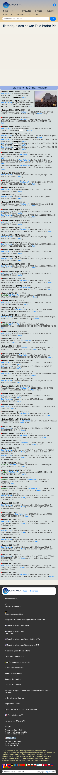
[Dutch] (9, 765)
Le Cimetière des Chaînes (14, 698)
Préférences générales (13, 606)
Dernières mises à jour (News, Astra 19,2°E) (23, 645)
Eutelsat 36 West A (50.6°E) (12, 360)
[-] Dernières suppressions (14, 657)
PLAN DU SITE (33, 14)
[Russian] (49, 765)
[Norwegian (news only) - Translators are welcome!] (18, 765)
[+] (12, 11)
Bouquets (8, 690)
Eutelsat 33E (7, 339)
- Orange (46, 690)
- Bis (41, 690)
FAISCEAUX (7, 14)
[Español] (23, 765)
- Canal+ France (25, 690)
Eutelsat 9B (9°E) (8, 173)
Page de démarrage (30, 591)
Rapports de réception (13, 679)
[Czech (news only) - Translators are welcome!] (32, 765)
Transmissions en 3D (15, 715)
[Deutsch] (12, 765)
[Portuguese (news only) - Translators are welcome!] (20, 765)
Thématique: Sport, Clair (13, 730)
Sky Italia (4, 295)
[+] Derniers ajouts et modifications (17, 651)
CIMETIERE (20, 14)
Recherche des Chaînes (15, 668)
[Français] (6, 765)
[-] (17, 11)
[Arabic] (43, 765)
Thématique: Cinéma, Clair (14, 734)
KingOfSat (48, 772)
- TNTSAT (35, 690)
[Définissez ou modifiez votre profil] (54, 5)
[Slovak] (35, 765)
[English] (3, 765)
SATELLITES (26, 11)
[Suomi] (40, 765)
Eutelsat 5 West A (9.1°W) (12, 271)
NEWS (5, 11)
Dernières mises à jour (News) (18, 625)
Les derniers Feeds (12, 743)
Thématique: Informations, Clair (16, 732)
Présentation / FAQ (11, 599)
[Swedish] (15, 765)
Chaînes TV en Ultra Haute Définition (23, 709)
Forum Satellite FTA (12, 745)
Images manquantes (12, 704)
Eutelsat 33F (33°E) (9, 293)
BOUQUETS (49, 11)
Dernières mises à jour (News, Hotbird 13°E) (23, 639)
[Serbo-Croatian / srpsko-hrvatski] (52, 765)
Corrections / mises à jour (14, 614)
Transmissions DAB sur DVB (15, 721)
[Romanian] (3, 767)
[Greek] (37, 765)
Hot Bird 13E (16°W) (9, 331)
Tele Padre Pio (6, 93)
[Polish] (29, 765)
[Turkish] (46, 765)
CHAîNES (38, 11)
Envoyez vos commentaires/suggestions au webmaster (25, 620)
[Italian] (26, 765)
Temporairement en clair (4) (19, 662)
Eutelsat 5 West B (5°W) (11, 92)
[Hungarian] (6, 767)
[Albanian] (9, 767)
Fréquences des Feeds (13, 741)
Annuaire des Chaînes (13, 685)
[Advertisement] (29, 57)
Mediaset (4, 465)
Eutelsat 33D (7, 426)
